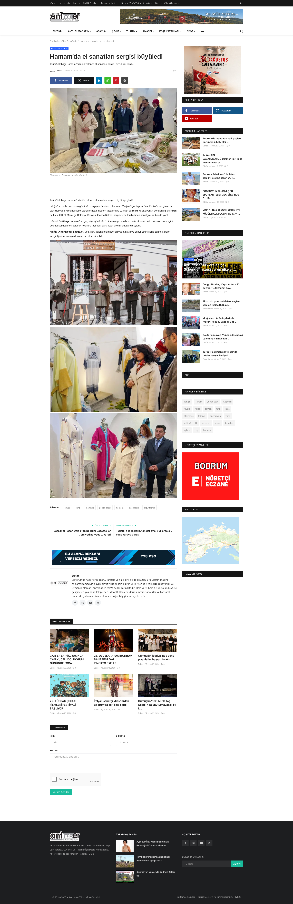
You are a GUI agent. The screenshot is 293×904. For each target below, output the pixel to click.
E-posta (120, 735)
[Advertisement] (113, 187)
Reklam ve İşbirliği (109, 3)
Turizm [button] (130, 31)
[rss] (209, 843)
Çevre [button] (115, 31)
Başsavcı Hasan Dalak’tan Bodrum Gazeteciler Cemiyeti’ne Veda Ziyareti (82, 532)
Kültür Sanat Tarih (69, 41)
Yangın (187, 401)
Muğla (67, 507)
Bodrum (207, 430)
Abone (237, 863)
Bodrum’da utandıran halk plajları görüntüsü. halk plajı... (222, 140)
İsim (52, 735)
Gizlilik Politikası (90, 3)
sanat (217, 423)
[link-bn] (181, 16)
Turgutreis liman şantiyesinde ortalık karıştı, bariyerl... (220, 353)
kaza (227, 408)
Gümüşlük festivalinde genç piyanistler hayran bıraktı (156, 657)
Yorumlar (58, 727)
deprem (206, 423)
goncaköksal (105, 507)
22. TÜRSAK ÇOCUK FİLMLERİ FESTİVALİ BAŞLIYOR (63, 704)
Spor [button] (190, 31)
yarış (228, 416)
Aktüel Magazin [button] (78, 31)
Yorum (53, 750)
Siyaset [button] (147, 31)
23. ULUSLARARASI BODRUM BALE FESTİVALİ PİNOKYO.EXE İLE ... (113, 659)
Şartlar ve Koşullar (186, 896)
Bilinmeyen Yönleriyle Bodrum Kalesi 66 (155, 874)
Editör (59, 70)
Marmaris (188, 416)
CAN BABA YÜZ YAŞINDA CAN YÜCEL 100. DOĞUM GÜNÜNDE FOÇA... (67, 659)
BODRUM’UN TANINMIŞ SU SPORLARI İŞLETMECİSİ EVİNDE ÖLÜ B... (221, 195)
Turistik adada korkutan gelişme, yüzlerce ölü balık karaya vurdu (144, 532)
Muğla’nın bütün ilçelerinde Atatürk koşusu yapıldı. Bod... (220, 320)
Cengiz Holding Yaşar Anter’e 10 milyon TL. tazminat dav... (221, 286)
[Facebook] (185, 843)
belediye (229, 423)
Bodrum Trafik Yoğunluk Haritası (136, 3)
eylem (187, 430)
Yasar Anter (208, 308)
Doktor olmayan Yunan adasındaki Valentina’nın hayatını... (223, 336)
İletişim (76, 3)
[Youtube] (201, 843)
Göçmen (227, 401)
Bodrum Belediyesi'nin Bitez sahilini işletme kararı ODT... (219, 176)
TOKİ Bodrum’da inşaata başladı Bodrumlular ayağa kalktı (153, 858)
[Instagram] (193, 843)
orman (208, 408)
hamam (119, 507)
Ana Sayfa (54, 41)
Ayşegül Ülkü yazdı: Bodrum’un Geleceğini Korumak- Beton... (152, 843)
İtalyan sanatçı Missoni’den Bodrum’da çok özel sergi (111, 702)
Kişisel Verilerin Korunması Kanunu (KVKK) (219, 896)
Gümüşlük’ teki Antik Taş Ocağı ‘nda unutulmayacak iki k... (157, 704)
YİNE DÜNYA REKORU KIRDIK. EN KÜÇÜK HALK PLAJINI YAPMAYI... (221, 212)
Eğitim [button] (57, 31)
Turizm (198, 401)
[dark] (241, 3)
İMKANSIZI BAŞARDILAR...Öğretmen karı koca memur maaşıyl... (222, 159)
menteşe (90, 507)
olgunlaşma (149, 507)
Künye (53, 3)
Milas (197, 408)
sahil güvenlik (190, 423)
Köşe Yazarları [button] (169, 31)
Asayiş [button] (100, 31)
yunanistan (212, 401)
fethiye (201, 416)
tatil (218, 408)
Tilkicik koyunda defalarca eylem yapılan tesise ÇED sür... (221, 303)
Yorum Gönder (61, 792)
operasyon (215, 416)
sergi (78, 507)
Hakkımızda (64, 3)
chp (196, 430)
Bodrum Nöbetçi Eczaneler (168, 3)
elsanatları (134, 507)
